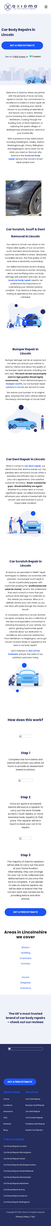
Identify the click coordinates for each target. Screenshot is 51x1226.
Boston (25, 947)
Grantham (25, 958)
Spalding (25, 952)
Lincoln (25, 977)
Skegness (25, 982)
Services (32, 1092)
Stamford (25, 988)
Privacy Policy (22, 1216)
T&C (33, 1216)
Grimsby (25, 963)
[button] (45, 6)
